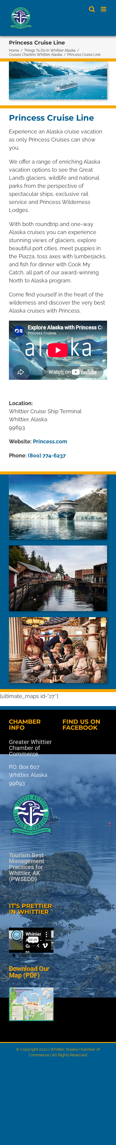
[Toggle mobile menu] (104, 9)
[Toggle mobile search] (92, 9)
